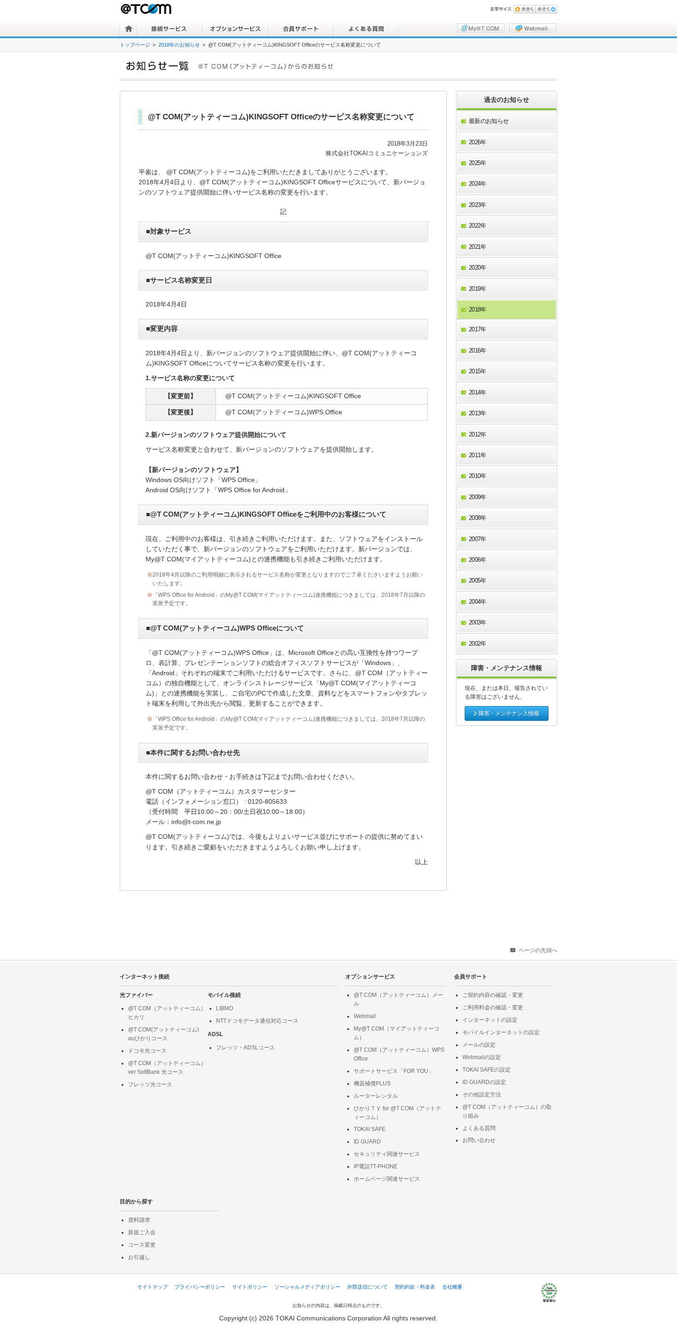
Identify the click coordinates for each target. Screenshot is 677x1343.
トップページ (135, 44)
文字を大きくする (524, 9)
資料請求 (139, 1220)
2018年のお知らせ (179, 44)
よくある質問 (366, 28)
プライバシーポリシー (200, 1287)
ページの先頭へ (538, 950)
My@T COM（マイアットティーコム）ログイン (480, 28)
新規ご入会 (142, 1232)
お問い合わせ (479, 1140)
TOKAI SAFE (369, 1129)
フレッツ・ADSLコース (245, 1047)
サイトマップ (152, 1287)
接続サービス (170, 28)
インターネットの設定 (490, 1020)
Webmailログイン (532, 28)
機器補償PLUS (372, 1083)
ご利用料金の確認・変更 (492, 1007)
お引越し (139, 1257)
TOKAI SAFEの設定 (486, 1069)
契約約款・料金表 (415, 1287)
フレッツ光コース (150, 1084)
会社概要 (452, 1287)
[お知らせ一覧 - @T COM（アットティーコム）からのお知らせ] (341, 66)
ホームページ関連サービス (387, 1179)
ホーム (129, 28)
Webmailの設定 (481, 1057)
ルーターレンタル (376, 1096)
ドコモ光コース (147, 1051)
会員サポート (300, 28)
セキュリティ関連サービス (387, 1154)
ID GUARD (367, 1141)
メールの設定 (479, 1045)
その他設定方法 (481, 1094)
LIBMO (224, 1008)
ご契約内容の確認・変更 (492, 995)
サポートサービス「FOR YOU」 (394, 1071)
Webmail (365, 1016)
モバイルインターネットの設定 (501, 1032)
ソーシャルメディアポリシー (307, 1287)
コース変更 (142, 1245)
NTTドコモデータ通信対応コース (257, 1021)
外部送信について (367, 1287)
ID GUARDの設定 (484, 1082)
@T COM (147, 9)
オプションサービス (235, 28)
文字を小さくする (546, 9)
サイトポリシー (250, 1287)
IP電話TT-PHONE (375, 1166)
